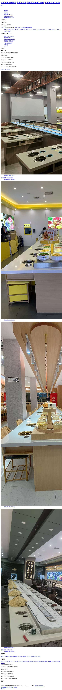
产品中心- (19, 27)
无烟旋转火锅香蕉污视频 (37, 29)
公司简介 (7, 656)
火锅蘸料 (9, 31)
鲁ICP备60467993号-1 (39, 685)
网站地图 (3, 688)
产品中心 (11, 656)
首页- (16, 27)
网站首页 (3, 656)
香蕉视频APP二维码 (17, 656)
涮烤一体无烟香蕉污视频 (26, 29)
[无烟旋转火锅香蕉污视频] (31, 123)
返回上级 (3, 27)
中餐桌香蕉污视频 (55, 29)
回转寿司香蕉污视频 (47, 29)
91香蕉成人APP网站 (26, 656)
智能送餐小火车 (17, 29)
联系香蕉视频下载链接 (5, 69)
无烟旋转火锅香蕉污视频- (26, 27)
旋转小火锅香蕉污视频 (9, 29)
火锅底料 (6, 44)
